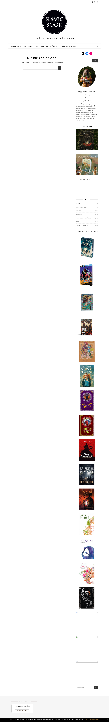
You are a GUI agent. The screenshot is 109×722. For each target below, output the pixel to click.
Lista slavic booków (31, 46)
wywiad (78, 221)
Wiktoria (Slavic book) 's (22, 706)
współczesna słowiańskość (83, 218)
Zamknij (86, 719)
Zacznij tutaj (16, 46)
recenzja (78, 210)
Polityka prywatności (94, 719)
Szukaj (94, 60)
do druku (78, 203)
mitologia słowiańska (81, 207)
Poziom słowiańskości (49, 46)
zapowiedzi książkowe (82, 225)
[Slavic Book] (54, 23)
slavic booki (79, 214)
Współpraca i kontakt (68, 46)
